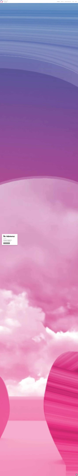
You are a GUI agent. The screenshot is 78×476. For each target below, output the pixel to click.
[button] (68, 1)
